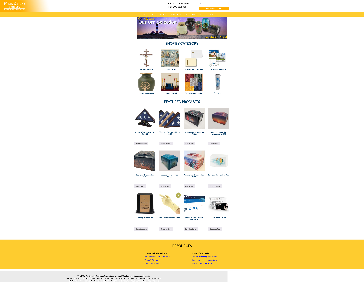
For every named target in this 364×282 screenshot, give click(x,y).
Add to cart (189, 143)
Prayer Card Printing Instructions (204, 257)
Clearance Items (133, 278)
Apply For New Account (98, 278)
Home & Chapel (136, 281)
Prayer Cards (87, 281)
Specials (143, 278)
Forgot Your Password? (116, 278)
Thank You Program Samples (202, 263)
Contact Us (76, 278)
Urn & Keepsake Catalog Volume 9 (156, 257)
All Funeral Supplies (154, 278)
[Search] (227, 4)
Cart (211, 14)
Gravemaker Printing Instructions (204, 260)
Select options (141, 143)
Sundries (156, 281)
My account (176, 14)
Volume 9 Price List (151, 260)
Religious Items (76, 281)
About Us (84, 278)
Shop (152, 14)
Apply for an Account (195, 14)
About (163, 14)
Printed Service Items (101, 281)
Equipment (147, 281)
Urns (127, 281)
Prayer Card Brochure (152, 263)
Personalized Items (118, 281)
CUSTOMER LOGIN (213, 8)
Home (143, 14)
